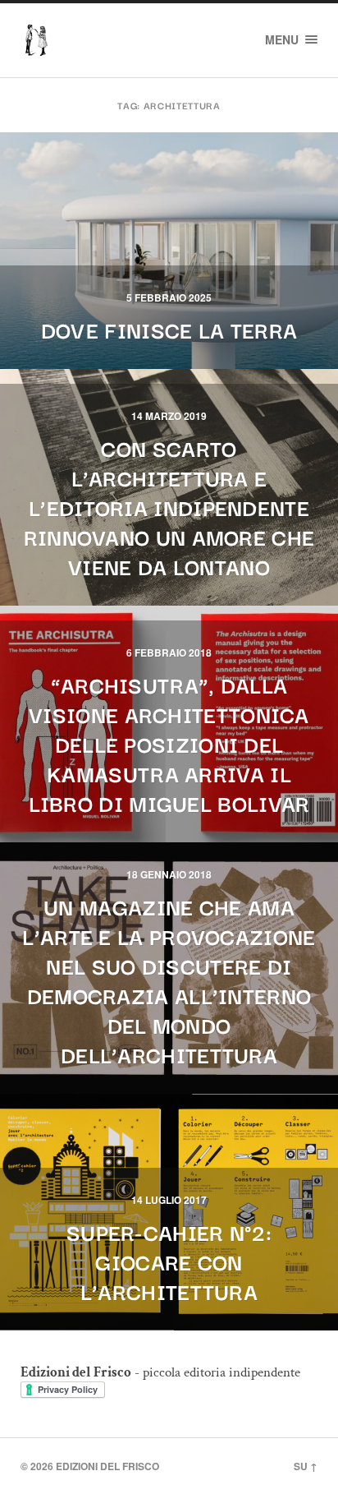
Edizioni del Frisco (107, 1466)
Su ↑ (305, 1466)
